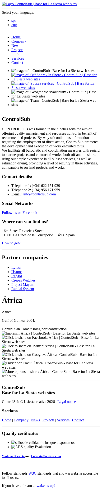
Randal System (22, 289)
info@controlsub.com (39, 194)
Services (17, 58)
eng (14, 25)
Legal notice (66, 402)
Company (18, 41)
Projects (17, 50)
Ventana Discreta (13, 456)
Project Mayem (22, 284)
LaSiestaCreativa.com (46, 456)
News (15, 46)
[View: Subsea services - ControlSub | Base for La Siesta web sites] (55, 88)
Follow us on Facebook (19, 213)
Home (16, 37)
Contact (17, 63)
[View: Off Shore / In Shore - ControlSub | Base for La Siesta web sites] (55, 79)
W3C (32, 473)
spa (13, 20)
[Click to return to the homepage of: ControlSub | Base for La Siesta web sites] (39, 4)
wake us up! (46, 486)
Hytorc (16, 272)
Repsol (16, 276)
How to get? (11, 243)
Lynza (16, 267)
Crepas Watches (23, 280)
